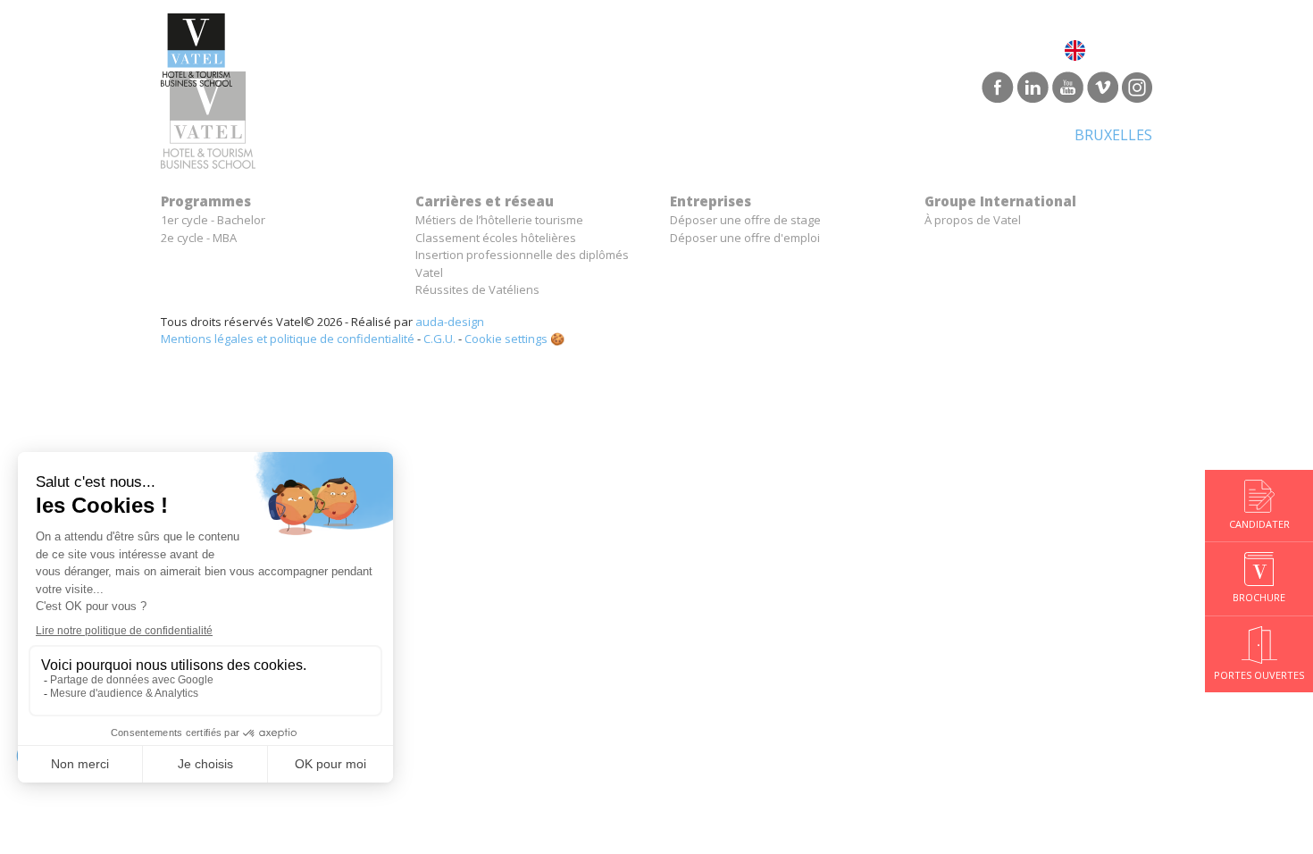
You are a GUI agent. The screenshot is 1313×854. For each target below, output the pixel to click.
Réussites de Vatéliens (477, 289)
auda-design (449, 322)
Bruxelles (1113, 135)
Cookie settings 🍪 (514, 339)
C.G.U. (439, 339)
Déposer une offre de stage (745, 220)
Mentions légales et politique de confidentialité (287, 339)
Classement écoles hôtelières (495, 238)
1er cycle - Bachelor (213, 220)
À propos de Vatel (972, 220)
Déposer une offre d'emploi (745, 238)
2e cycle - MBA (199, 238)
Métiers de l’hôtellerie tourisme (499, 220)
